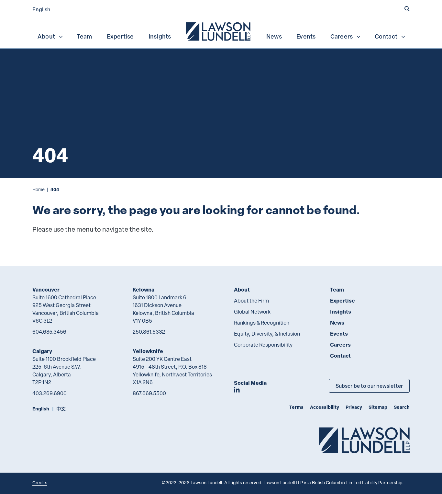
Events (305, 36)
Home (38, 189)
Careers (341, 36)
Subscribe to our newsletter (369, 385)
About (46, 36)
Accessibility (324, 407)
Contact (386, 36)
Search (402, 407)
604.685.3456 (49, 331)
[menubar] (221, 30)
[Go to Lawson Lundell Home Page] (364, 440)
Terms (296, 407)
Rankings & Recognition (261, 322)
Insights (160, 36)
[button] (407, 9)
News (274, 36)
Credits (39, 482)
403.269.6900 (49, 393)
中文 (61, 408)
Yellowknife (148, 351)
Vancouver (46, 289)
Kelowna (143, 289)
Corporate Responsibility (263, 344)
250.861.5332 (149, 331)
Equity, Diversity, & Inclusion (267, 333)
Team (84, 36)
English (41, 9)
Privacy (354, 407)
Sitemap (378, 407)
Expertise (120, 36)
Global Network (252, 311)
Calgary (42, 351)
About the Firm (251, 300)
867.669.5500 (149, 393)
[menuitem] (219, 30)
